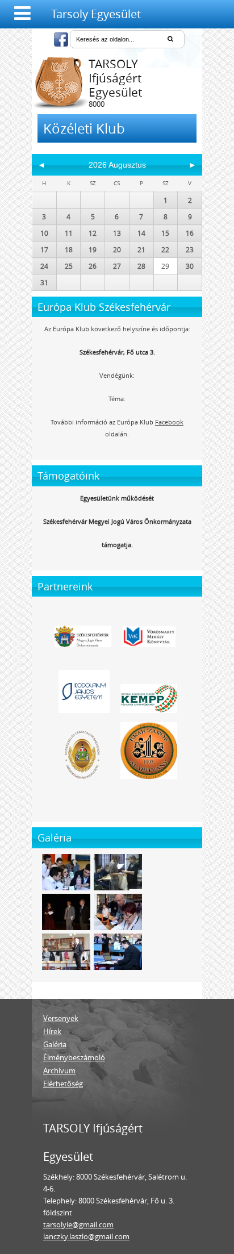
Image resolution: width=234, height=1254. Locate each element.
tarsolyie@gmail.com (78, 1224)
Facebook (169, 422)
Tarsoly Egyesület (96, 14)
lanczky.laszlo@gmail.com (86, 1236)
